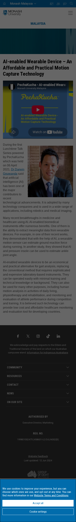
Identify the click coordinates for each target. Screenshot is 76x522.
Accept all (38, 503)
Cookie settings (38, 511)
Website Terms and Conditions (51, 495)
